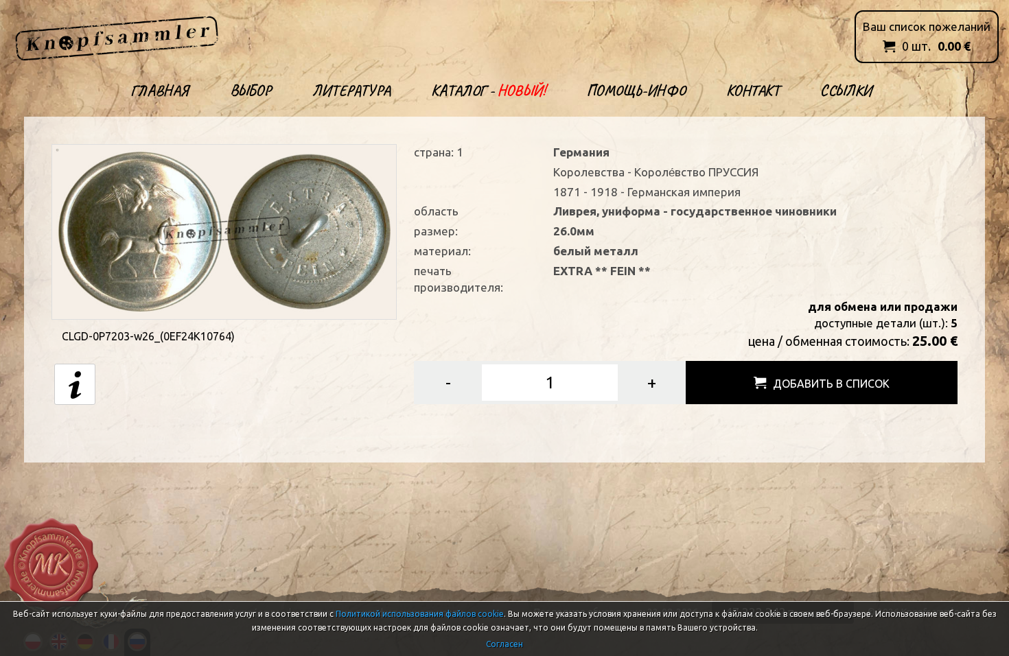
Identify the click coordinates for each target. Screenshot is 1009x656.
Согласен (504, 644)
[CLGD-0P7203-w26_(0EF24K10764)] (224, 230)
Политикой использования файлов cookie (420, 613)
